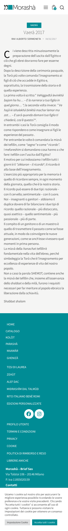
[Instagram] (39, 414)
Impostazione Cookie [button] (17, 522)
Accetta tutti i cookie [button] (44, 522)
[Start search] (62, 7)
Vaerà (34, 25)
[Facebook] (29, 414)
